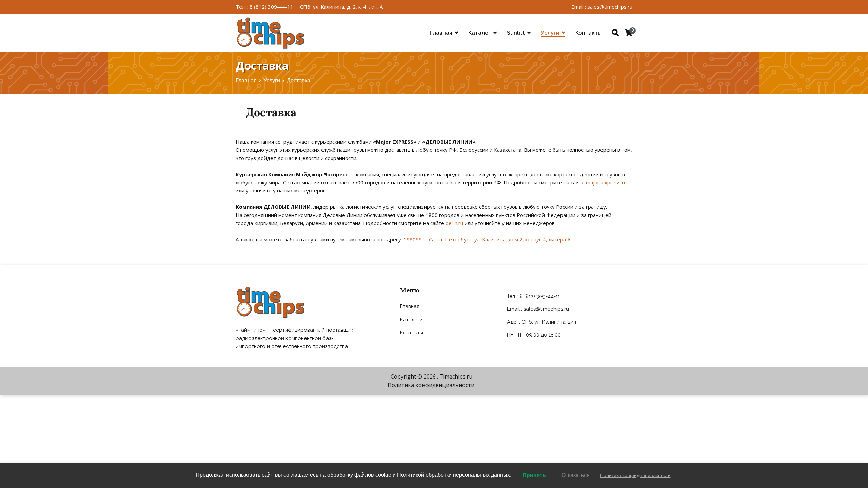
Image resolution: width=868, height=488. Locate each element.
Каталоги (411, 320)
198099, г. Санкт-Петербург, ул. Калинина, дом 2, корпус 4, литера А (486, 239)
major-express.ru (606, 182)
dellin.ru (454, 223)
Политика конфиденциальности (431, 385)
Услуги (550, 32)
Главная (441, 32)
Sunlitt (516, 32)
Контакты (588, 32)
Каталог (479, 32)
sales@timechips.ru (546, 309)
